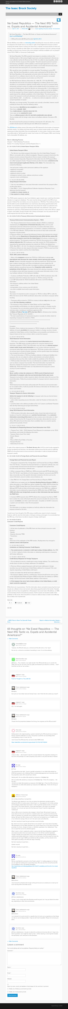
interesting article (30, 42)
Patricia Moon (25, 28)
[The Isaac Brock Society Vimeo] (59, 1)
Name (9, 967)
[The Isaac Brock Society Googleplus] (54, 1)
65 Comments (56, 28)
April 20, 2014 (37, 39)
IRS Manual (13, 127)
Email (9, 973)
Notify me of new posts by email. (17, 992)
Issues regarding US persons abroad (43, 28)
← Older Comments (12, 638)
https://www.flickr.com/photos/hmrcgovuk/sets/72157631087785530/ (29, 742)
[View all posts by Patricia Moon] (29, 28)
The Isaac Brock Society (21, 8)
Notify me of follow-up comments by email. (20, 989)
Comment (10, 950)
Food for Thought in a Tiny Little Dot (21, 679)
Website (9, 979)
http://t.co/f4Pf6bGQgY (16, 36)
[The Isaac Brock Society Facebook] (57, 1)
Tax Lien (24, 312)
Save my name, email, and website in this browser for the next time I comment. (28, 986)
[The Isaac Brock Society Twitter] (61, 1)
